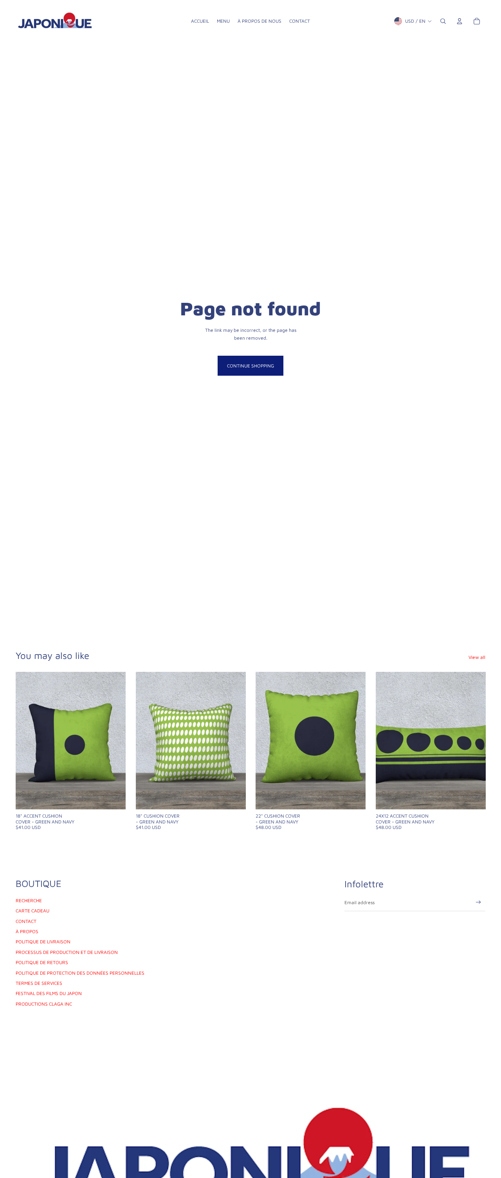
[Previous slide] (27, 740)
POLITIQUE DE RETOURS (42, 962)
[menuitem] (200, 21)
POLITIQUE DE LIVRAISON (43, 942)
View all (477, 657)
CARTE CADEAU (32, 911)
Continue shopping (250, 366)
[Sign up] (478, 902)
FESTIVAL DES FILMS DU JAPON (49, 993)
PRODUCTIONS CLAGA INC (44, 1004)
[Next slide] (114, 740)
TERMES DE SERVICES (39, 983)
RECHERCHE (29, 900)
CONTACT (26, 921)
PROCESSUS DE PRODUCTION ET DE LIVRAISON (67, 952)
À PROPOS (27, 931)
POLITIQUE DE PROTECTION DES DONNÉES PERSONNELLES (80, 973)
